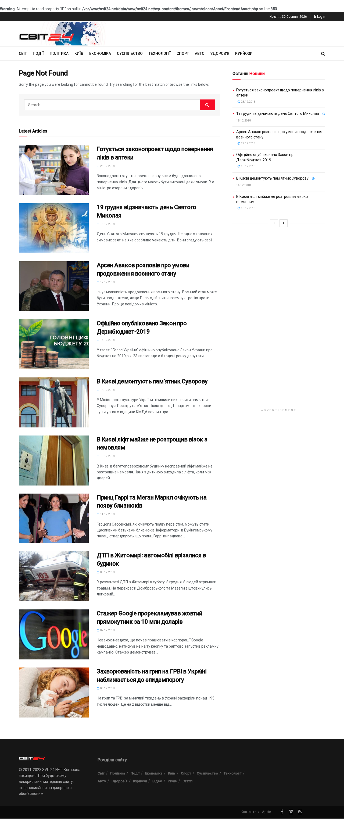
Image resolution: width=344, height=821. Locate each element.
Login (320, 17)
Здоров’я (219, 53)
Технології (160, 53)
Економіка (100, 53)
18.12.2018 (106, 224)
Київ (78, 53)
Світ (23, 53)
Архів (266, 812)
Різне (172, 781)
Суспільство (130, 53)
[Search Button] (207, 104)
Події (38, 53)
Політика (59, 53)
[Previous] (274, 223)
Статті (187, 781)
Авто (200, 53)
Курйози (244, 53)
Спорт (183, 53)
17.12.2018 (106, 282)
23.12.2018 (106, 166)
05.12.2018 (106, 688)
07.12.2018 (106, 630)
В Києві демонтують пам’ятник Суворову (152, 381)
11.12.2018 (106, 514)
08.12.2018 (106, 572)
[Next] (284, 223)
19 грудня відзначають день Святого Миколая (277, 113)
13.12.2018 (106, 456)
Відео (157, 781)
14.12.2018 (106, 390)
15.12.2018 (106, 340)
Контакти (248, 812)
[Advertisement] (279, 323)
